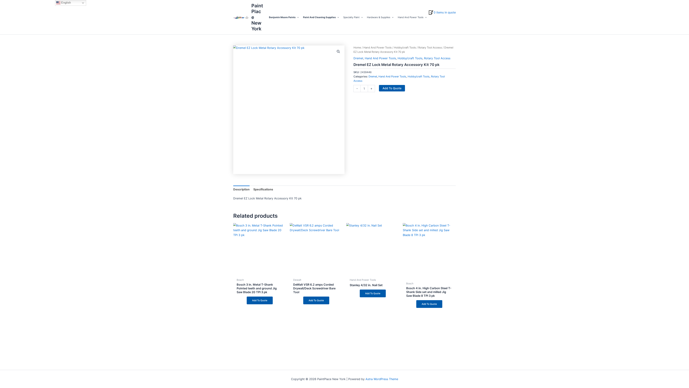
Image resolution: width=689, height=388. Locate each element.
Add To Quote (392, 88)
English (65, 2)
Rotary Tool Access (430, 47)
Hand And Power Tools (377, 47)
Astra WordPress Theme (381, 379)
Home (357, 47)
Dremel (358, 58)
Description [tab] (241, 189)
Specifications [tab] (263, 189)
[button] (297, 17)
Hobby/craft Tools (405, 47)
